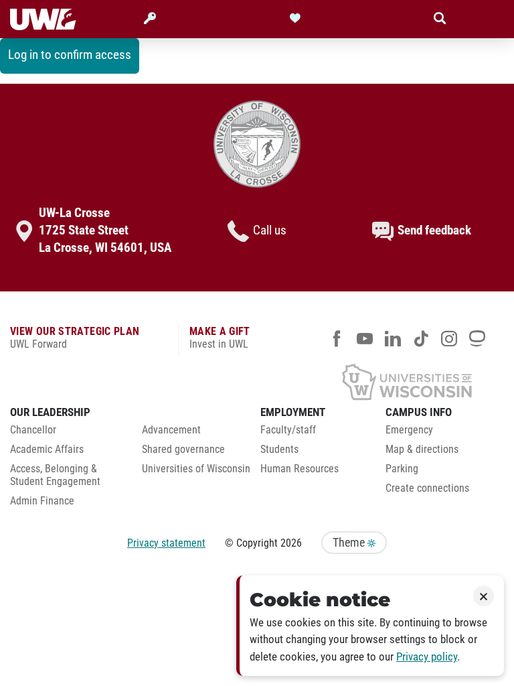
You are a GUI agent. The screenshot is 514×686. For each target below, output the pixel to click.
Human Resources (299, 469)
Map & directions (422, 449)
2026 (291, 543)
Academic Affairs (47, 449)
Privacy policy (426, 656)
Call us (269, 230)
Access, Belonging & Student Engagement (55, 475)
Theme (350, 542)
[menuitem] (66, 433)
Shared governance (183, 449)
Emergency (409, 430)
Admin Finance (42, 501)
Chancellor (33, 430)
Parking (402, 469)
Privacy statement (166, 543)
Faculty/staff (288, 430)
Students (279, 449)
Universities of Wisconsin (196, 469)
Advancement (171, 430)
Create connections (427, 488)
